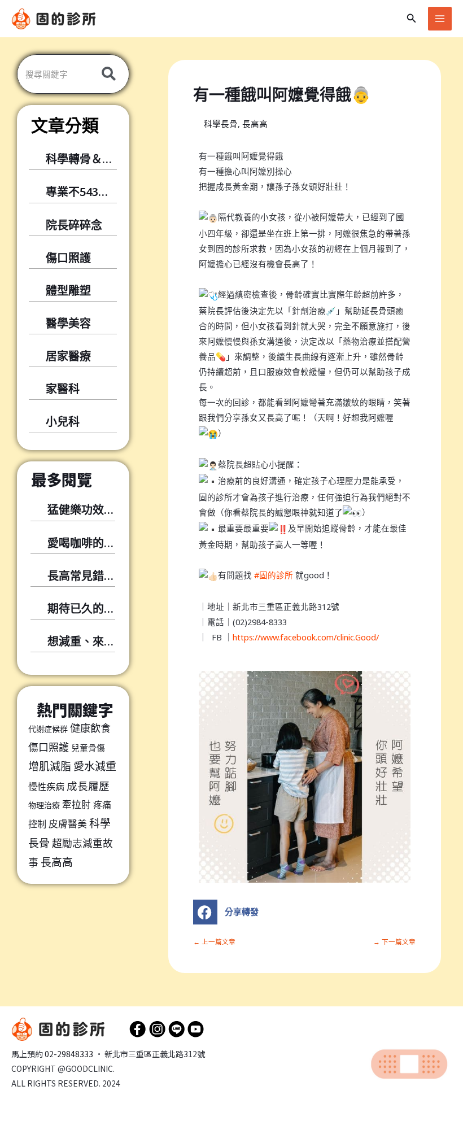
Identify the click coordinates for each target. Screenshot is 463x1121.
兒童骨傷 (88, 747)
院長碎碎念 (74, 225)
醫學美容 (68, 323)
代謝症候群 (48, 728)
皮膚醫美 (68, 823)
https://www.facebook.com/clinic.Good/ (306, 637)
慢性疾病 (46, 786)
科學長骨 (221, 123)
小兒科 (63, 421)
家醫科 (63, 388)
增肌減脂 (49, 766)
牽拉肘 (76, 804)
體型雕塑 (68, 290)
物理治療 (44, 805)
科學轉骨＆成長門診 (96, 159)
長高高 (57, 862)
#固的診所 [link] (273, 575)
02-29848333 (69, 1053)
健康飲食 (90, 728)
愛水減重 (94, 766)
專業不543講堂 (83, 191)
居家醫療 (68, 356)
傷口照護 (68, 257)
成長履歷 (88, 786)
